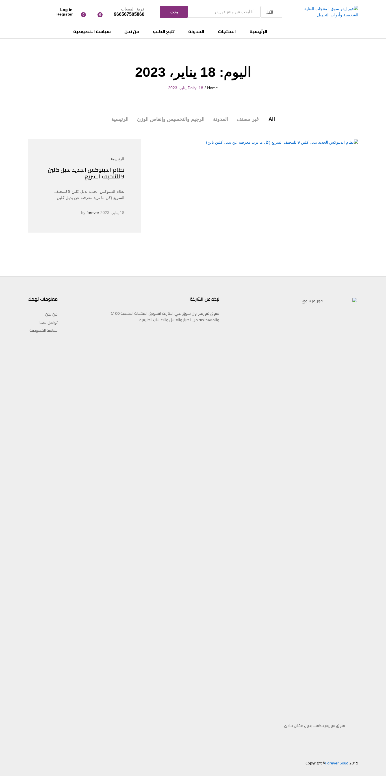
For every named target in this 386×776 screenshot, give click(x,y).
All (271, 119)
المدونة (196, 31)
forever (92, 212)
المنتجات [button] (227, 31)
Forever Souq (336, 763)
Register (65, 14)
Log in (66, 9)
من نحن (131, 31)
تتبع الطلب (164, 31)
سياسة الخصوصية (92, 31)
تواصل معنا (49, 322)
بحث (174, 12)
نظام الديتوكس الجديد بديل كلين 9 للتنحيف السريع (86, 173)
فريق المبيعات (132, 9)
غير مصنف (248, 119)
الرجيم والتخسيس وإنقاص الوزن (171, 119)
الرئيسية (258, 31)
